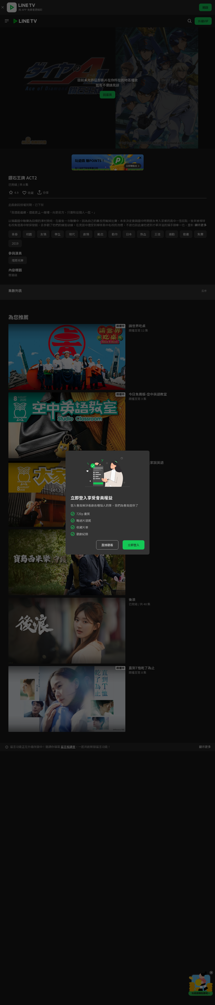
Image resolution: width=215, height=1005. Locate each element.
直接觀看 (107, 545)
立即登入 (133, 545)
